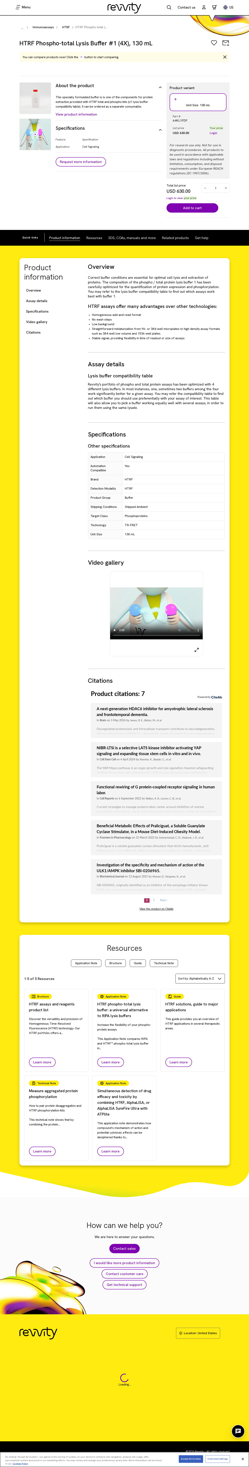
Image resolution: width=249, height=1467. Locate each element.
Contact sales (124, 1248)
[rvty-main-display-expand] (196, 650)
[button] (204, 7)
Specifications (37, 311)
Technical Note (164, 963)
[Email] (226, 46)
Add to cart (192, 208)
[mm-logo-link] (124, 7)
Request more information (81, 161)
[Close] (242, 1459)
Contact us (187, 7)
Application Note (86, 963)
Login (213, 133)
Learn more (42, 1062)
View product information (76, 114)
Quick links (30, 237)
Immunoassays (43, 27)
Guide (138, 963)
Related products (175, 238)
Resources (94, 238)
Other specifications (109, 446)
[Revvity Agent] (238, 1431)
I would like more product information (124, 1263)
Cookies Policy (20, 1463)
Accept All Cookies (191, 1458)
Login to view (175, 198)
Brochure (115, 963)
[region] (124, 1459)
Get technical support (124, 1284)
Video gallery (36, 322)
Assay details (36, 301)
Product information (64, 238)
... (22, 28)
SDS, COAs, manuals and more (132, 238)
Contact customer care (124, 1274)
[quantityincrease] (226, 188)
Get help (201, 238)
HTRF (66, 27)
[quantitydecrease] (205, 188)
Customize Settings (217, 1458)
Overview (33, 290)
